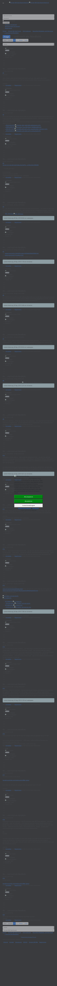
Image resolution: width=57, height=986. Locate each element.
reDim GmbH (33, 510)
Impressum (35, 508)
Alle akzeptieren (28, 497)
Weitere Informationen (24, 508)
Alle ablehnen (28, 501)
